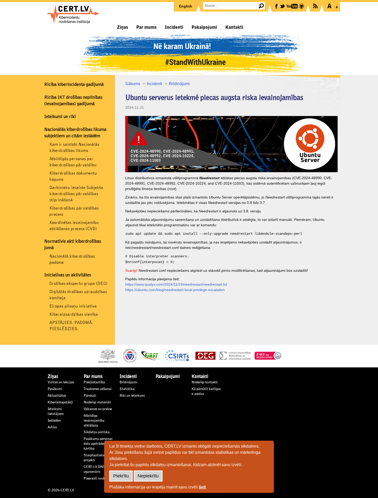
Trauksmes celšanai (98, 389)
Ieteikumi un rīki (60, 116)
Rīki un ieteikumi (132, 395)
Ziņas (122, 27)
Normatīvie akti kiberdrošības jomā (72, 244)
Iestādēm (54, 420)
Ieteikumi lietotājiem (56, 411)
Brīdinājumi (179, 84)
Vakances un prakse (98, 409)
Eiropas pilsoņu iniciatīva (73, 306)
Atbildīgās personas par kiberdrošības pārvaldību (72, 162)
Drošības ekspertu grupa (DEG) (78, 283)
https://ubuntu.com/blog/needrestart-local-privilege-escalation (175, 290)
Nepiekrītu (148, 475)
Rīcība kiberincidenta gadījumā (74, 84)
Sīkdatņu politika (97, 432)
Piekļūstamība (94, 382)
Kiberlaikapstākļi (60, 402)
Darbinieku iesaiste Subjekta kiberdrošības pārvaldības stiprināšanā (76, 193)
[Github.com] (302, 6)
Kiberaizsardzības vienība (73, 314)
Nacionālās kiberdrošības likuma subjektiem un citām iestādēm (75, 132)
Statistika (127, 389)
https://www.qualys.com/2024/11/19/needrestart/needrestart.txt (176, 284)
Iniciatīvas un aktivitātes (67, 275)
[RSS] (316, 5)
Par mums (146, 27)
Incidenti (174, 27)
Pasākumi (55, 389)
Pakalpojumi (204, 27)
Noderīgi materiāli (97, 402)
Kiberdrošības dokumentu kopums (73, 176)
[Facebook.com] (276, 6)
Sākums (132, 84)
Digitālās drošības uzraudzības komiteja (78, 294)
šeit (202, 487)
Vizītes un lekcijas (61, 382)
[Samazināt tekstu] (336, 6)
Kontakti (234, 27)
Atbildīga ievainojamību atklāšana (94, 420)
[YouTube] (292, 6)
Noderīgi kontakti (205, 382)
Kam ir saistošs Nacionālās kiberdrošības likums (74, 147)
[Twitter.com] (282, 6)
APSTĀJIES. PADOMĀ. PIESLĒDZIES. (71, 325)
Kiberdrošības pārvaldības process (74, 211)
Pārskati (90, 395)
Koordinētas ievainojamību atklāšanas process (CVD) (74, 225)
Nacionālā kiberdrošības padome (72, 259)
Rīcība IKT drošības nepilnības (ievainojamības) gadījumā (73, 100)
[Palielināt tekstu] (329, 6)
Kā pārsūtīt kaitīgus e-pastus (206, 391)
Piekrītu (121, 475)
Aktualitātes (57, 395)
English (185, 6)
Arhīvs (52, 427)
